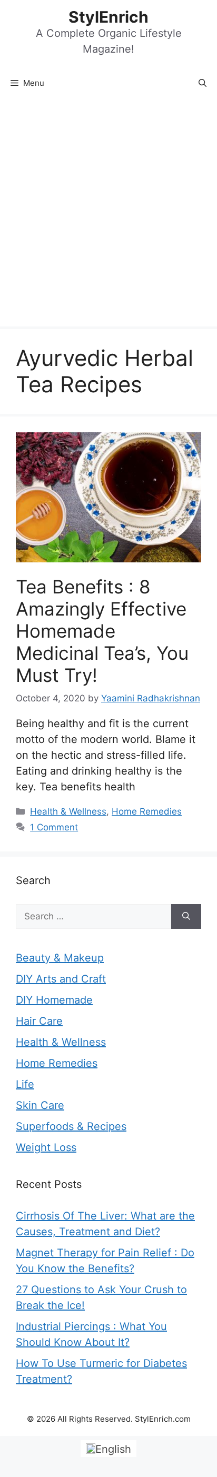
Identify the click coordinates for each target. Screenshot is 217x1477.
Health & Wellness (68, 811)
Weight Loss (46, 1147)
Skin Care (40, 1105)
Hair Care (39, 1021)
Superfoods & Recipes (71, 1126)
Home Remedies (147, 811)
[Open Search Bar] (202, 83)
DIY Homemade (54, 1000)
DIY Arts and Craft (61, 979)
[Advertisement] (108, 212)
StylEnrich (108, 16)
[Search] (186, 916)
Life (25, 1084)
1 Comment (54, 827)
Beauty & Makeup (60, 957)
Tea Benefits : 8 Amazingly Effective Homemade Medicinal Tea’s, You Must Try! (102, 631)
